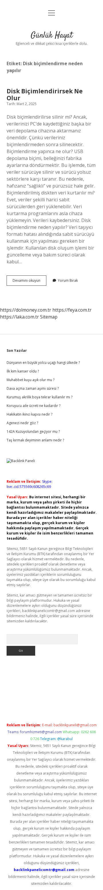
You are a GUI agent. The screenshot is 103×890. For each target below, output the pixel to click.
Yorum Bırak (68, 280)
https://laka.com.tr (19, 317)
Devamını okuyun (29, 282)
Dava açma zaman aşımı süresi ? (33, 388)
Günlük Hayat (52, 35)
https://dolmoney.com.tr (25, 310)
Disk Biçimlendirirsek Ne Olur (45, 94)
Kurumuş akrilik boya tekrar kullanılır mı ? (39, 397)
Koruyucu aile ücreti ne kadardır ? (33, 405)
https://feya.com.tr (72, 310)
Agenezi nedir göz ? (22, 422)
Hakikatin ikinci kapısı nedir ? (29, 414)
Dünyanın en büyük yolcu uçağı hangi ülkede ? (43, 362)
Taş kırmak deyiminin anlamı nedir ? (35, 440)
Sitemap (49, 317)
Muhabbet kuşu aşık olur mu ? (30, 379)
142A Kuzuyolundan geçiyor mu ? (33, 431)
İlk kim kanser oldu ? (23, 371)
